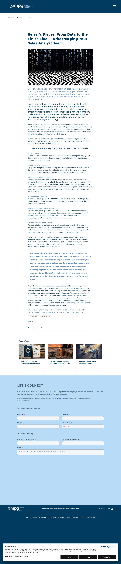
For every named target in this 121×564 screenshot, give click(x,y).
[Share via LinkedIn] (37, 327)
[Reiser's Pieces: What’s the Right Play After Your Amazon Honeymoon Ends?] (60, 351)
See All (100, 340)
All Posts (11, 18)
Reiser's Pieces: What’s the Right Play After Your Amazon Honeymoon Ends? (60, 363)
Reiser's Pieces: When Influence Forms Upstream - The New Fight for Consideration (88, 363)
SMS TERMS (91, 517)
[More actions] (92, 30)
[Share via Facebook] (28, 327)
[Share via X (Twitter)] (33, 327)
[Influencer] (89, 351)
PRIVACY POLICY (79, 517)
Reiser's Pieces (33, 316)
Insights (19, 18)
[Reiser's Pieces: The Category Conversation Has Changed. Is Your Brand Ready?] (32, 351)
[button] (114, 6)
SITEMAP (69, 517)
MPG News (29, 18)
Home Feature (45, 316)
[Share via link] (41, 327)
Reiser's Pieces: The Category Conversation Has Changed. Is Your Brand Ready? (30, 363)
